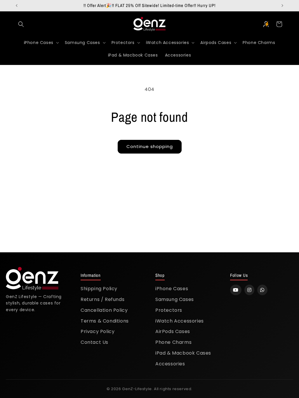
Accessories (170, 363)
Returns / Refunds (102, 299)
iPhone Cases (171, 288)
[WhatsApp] (262, 290)
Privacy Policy (97, 331)
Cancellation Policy (104, 310)
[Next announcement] (282, 5)
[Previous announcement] (16, 5)
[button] (21, 24)
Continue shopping (149, 146)
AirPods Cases (172, 331)
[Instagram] (249, 290)
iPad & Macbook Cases (183, 353)
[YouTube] (235, 290)
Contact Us (94, 342)
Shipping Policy (99, 288)
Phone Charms (173, 342)
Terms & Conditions (105, 321)
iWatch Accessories (179, 321)
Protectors (168, 310)
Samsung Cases (174, 299)
